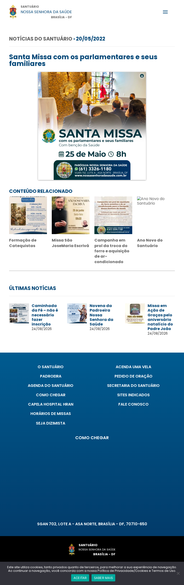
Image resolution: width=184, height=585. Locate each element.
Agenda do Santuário (50, 385)
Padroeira (50, 376)
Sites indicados (133, 395)
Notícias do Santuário (40, 38)
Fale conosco (133, 404)
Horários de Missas (50, 413)
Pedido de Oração (133, 376)
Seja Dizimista (50, 423)
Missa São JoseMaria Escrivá (70, 242)
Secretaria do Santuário (133, 385)
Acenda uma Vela (133, 367)
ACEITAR (80, 578)
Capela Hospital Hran (50, 404)
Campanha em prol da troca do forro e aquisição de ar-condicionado (111, 251)
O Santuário (50, 367)
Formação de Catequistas (22, 242)
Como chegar (50, 395)
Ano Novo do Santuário (150, 242)
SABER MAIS (103, 578)
